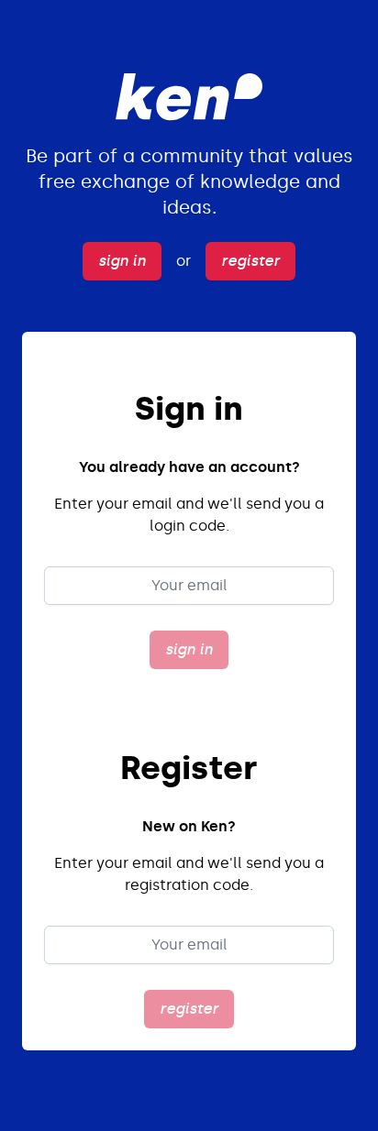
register (250, 260)
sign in (122, 260)
